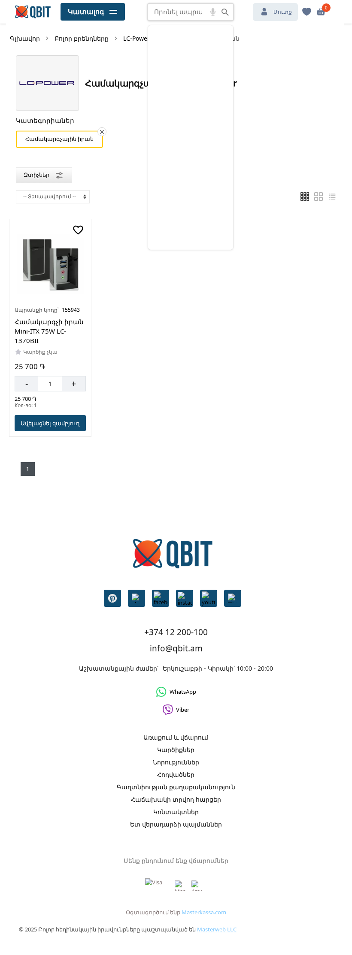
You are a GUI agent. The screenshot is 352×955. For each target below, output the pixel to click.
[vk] (136, 598)
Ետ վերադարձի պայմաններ (176, 824)
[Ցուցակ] (318, 196)
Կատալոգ (86, 11)
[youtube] (208, 598)
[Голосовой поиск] (213, 12)
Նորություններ (176, 762)
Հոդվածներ (175, 774)
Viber (182, 709)
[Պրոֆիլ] (321, 11)
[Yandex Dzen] (232, 598)
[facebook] (160, 598)
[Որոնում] (225, 12)
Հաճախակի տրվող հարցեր (176, 799)
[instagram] (184, 598)
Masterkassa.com (204, 912)
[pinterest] (112, 598)
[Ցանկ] (304, 196)
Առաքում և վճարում (175, 737)
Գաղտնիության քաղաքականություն (176, 787)
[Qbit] (33, 12)
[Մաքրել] (101, 131)
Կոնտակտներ (176, 812)
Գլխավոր (25, 38)
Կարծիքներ (175, 750)
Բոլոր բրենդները (82, 38)
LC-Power (136, 38)
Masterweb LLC (217, 929)
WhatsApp (183, 691)
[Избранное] (306, 11)
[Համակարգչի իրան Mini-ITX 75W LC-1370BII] (50, 264)
